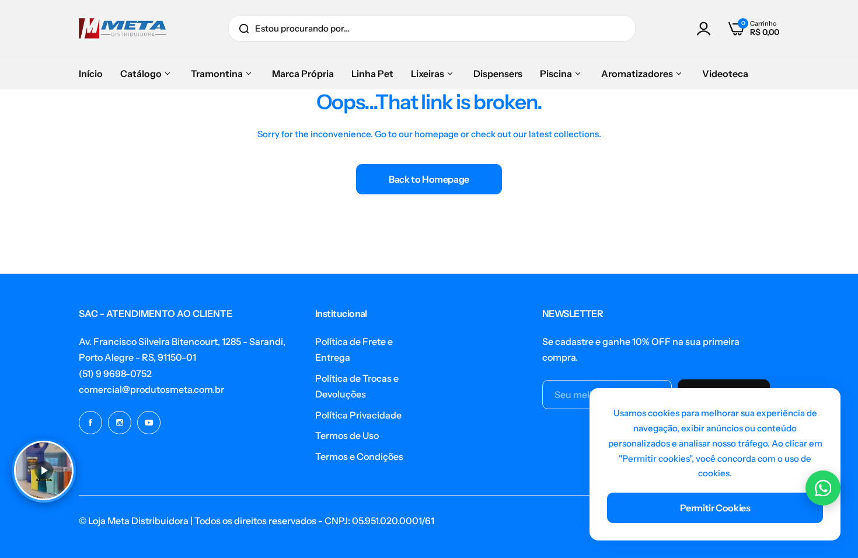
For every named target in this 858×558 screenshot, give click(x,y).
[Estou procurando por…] (244, 28)
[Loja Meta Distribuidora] (122, 28)
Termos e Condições (359, 456)
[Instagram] (119, 422)
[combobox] (432, 28)
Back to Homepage (429, 179)
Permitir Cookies (715, 508)
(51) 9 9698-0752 (115, 373)
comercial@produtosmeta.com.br (151, 389)
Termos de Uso (347, 435)
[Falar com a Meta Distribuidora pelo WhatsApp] (822, 487)
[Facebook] (90, 422)
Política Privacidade (358, 415)
